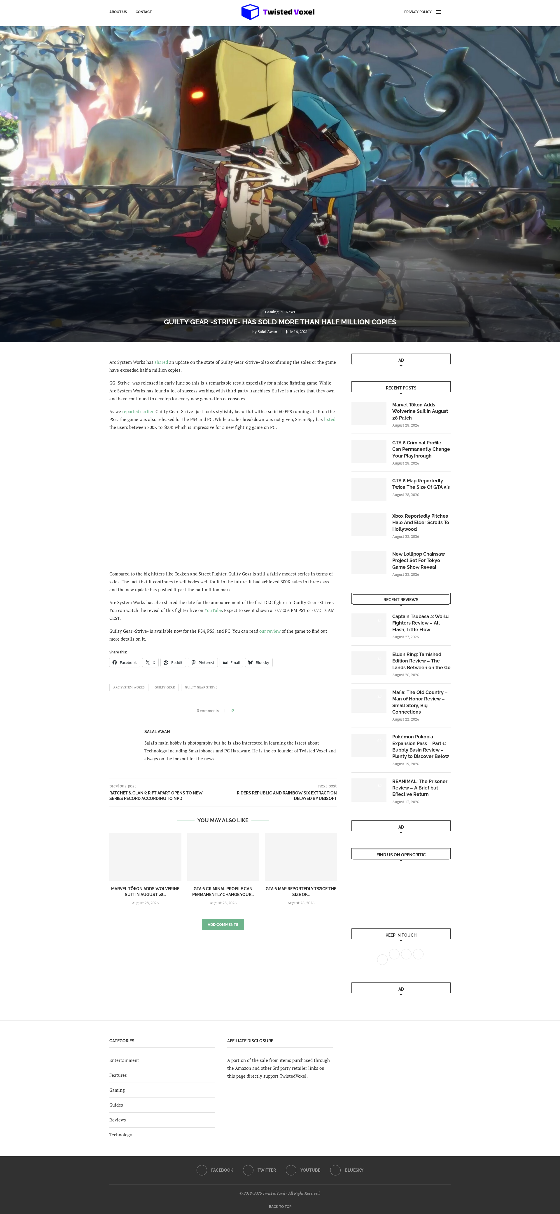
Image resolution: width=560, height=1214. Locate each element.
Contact (144, 12)
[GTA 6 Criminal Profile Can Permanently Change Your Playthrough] (223, 857)
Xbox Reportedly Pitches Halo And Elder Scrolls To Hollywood (420, 522)
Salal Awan (267, 331)
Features (118, 1075)
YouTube (213, 610)
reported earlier (137, 411)
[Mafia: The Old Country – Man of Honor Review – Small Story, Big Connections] (368, 701)
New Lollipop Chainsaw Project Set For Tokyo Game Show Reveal (418, 560)
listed (329, 419)
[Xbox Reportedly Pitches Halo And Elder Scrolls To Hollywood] (368, 524)
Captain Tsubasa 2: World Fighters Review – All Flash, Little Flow (420, 623)
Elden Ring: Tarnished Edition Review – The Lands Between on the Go (421, 661)
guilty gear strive (201, 687)
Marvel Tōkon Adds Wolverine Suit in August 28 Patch (420, 411)
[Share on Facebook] (240, 710)
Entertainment (124, 1060)
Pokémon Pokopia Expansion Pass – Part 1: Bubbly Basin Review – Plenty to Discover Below (420, 746)
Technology (120, 1135)
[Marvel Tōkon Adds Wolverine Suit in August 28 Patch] (145, 857)
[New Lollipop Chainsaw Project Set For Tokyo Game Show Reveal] (368, 562)
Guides (116, 1105)
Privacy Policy (418, 12)
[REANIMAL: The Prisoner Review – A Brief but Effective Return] (368, 790)
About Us (118, 12)
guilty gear (165, 687)
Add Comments (223, 924)
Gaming (117, 1090)
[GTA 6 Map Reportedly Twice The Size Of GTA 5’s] (301, 857)
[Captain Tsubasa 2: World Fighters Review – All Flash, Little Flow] (368, 625)
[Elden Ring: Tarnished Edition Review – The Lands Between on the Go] (368, 663)
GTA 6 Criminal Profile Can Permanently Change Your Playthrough (421, 449)
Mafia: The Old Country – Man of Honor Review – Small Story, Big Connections (420, 702)
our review (270, 631)
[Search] (448, 12)
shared (161, 362)
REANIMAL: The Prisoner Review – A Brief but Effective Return (419, 788)
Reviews (117, 1120)
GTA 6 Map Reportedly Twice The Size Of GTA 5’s (421, 484)
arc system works (129, 687)
